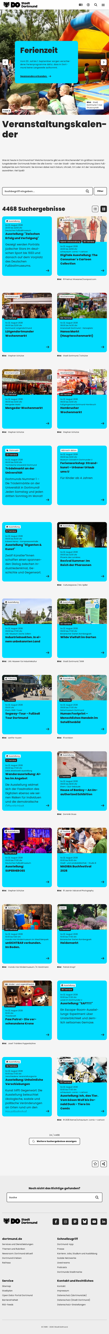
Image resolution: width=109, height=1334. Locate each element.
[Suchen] (87, 191)
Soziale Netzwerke (66, 1258)
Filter (100, 191)
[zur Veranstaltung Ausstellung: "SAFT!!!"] (82, 1010)
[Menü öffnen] (103, 5)
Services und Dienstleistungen (17, 1244)
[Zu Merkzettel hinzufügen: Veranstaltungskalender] (95, 1164)
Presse (60, 1248)
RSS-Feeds (7, 1304)
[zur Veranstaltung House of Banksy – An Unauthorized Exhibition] (82, 781)
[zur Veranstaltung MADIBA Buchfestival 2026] (82, 857)
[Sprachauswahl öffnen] (81, 5)
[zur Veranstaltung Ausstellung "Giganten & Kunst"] (27, 551)
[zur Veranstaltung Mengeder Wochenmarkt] (27, 399)
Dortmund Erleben (12, 1258)
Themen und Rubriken (13, 1248)
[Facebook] (56, 1221)
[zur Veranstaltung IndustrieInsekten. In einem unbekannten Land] (27, 628)
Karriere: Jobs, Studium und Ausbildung (77, 1253)
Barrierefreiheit (10, 1299)
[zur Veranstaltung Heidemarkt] (82, 934)
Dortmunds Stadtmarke (69, 1272)
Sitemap (6, 1286)
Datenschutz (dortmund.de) (72, 1295)
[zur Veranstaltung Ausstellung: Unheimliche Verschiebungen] (27, 1086)
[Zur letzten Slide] (5, 62)
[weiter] (103, 62)
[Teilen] (103, 1164)
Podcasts (62, 1267)
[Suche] (97, 1197)
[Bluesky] (84, 1221)
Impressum (63, 1290)
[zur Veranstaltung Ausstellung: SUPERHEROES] (27, 857)
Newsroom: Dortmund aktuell (17, 1253)
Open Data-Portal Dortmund (17, 1295)
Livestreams (63, 1262)
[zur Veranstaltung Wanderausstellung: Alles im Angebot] (27, 781)
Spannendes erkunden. (33, 76)
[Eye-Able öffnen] (88, 5)
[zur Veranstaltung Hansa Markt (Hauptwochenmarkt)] (82, 322)
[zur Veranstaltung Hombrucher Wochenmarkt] (82, 399)
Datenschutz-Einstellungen (71, 1304)
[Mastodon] (75, 1221)
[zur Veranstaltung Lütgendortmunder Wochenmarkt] (27, 322)
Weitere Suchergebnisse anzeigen (57, 1141)
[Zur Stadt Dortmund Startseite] (20, 5)
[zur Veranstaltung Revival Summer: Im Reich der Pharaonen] (82, 551)
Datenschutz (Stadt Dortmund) (73, 1299)
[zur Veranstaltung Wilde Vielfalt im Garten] (82, 628)
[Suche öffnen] (96, 5)
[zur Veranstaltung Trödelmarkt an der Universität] (27, 475)
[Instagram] (65, 1221)
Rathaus (6, 1262)
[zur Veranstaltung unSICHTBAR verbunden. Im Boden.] (27, 934)
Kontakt (61, 1286)
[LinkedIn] (103, 1221)
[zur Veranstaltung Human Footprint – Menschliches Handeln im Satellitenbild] (82, 704)
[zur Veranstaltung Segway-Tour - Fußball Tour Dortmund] (27, 704)
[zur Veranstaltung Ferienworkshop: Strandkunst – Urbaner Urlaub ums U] (82, 475)
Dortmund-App (65, 1244)
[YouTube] (94, 1221)
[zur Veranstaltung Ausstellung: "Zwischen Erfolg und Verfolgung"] (27, 246)
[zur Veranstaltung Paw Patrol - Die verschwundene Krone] (27, 1010)
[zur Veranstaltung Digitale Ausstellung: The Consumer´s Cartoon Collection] (82, 246)
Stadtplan (7, 1290)
